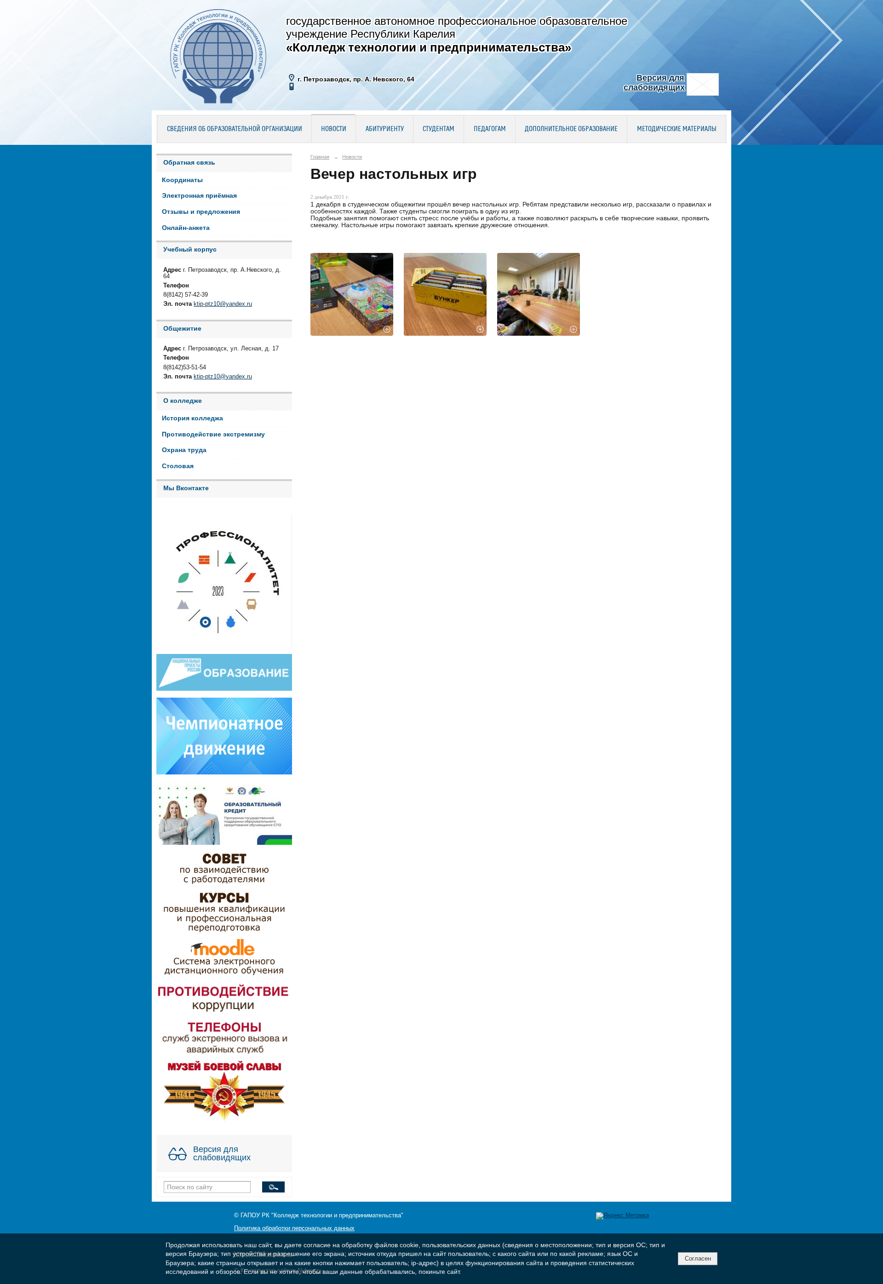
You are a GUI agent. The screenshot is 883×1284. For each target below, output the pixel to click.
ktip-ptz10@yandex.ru (223, 304)
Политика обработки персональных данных (294, 1228)
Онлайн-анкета (186, 227)
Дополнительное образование (571, 129)
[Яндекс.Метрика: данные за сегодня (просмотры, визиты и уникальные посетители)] (622, 1216)
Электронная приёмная (199, 195)
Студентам (438, 129)
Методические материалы (677, 129)
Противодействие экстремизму (213, 434)
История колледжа (192, 418)
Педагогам (490, 129)
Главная (319, 157)
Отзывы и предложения (201, 211)
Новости (333, 129)
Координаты (182, 180)
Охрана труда (184, 450)
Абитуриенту (385, 129)
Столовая (178, 466)
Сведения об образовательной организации (234, 129)
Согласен (698, 1258)
